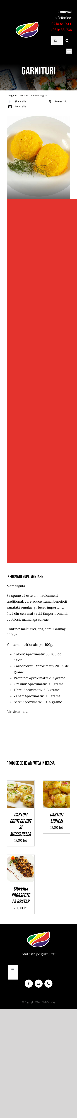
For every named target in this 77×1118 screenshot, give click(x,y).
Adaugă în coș (20, 793)
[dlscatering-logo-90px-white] (27, 23)
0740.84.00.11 (61, 24)
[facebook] (29, 984)
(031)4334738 (61, 30)
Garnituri (23, 95)
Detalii (23, 797)
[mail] (39, 984)
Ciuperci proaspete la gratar (20, 895)
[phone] (48, 984)
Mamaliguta (41, 95)
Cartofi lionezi (56, 818)
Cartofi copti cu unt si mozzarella (20, 824)
